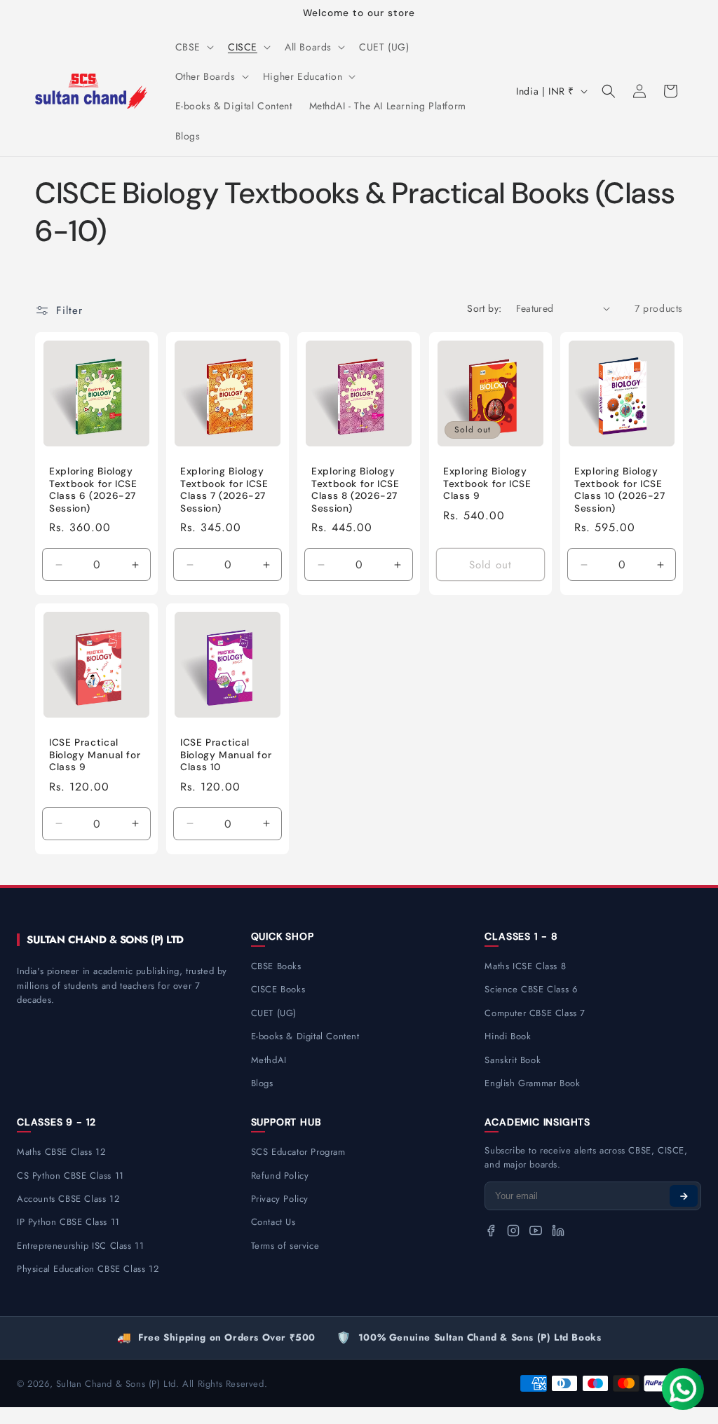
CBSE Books (276, 966)
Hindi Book (508, 1036)
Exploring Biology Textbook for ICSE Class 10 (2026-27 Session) (619, 489)
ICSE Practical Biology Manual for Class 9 (94, 755)
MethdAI (269, 1060)
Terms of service (285, 1245)
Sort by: (484, 308)
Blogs (262, 1083)
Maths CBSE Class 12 (61, 1151)
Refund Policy (280, 1175)
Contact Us (273, 1221)
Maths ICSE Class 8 (525, 966)
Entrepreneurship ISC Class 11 (80, 1245)
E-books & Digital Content (305, 1036)
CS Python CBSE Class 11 (70, 1175)
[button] (193, 47)
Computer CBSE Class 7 (535, 1013)
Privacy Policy (280, 1198)
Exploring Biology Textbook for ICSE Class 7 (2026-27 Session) (224, 489)
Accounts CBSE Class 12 (68, 1198)
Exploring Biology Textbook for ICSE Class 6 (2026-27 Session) (93, 489)
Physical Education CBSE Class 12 (87, 1268)
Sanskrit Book (513, 1060)
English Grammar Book (532, 1083)
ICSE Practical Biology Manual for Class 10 (225, 755)
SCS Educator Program (298, 1151)
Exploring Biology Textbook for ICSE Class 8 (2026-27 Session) (355, 489)
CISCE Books (278, 989)
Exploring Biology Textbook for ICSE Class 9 (487, 483)
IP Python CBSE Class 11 (68, 1221)
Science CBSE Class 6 (531, 989)
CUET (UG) (274, 1013)
